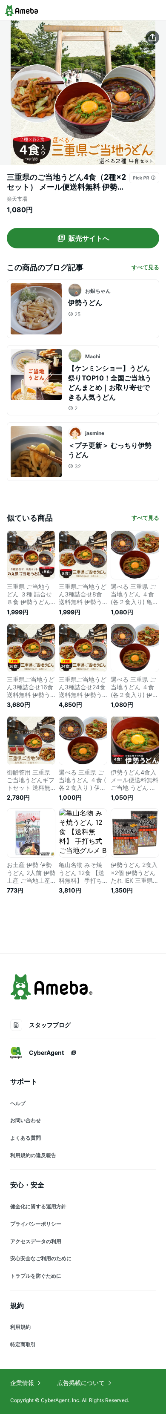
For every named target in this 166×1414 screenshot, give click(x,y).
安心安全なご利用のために (41, 1258)
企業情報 (22, 1382)
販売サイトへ (89, 238)
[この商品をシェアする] (152, 37)
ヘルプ (18, 1103)
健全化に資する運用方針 (38, 1206)
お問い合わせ (25, 1120)
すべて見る (145, 267)
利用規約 (20, 1327)
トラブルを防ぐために (35, 1276)
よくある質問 (25, 1138)
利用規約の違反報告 (33, 1155)
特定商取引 (23, 1344)
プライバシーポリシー (35, 1224)
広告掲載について (81, 1382)
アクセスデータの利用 (35, 1241)
